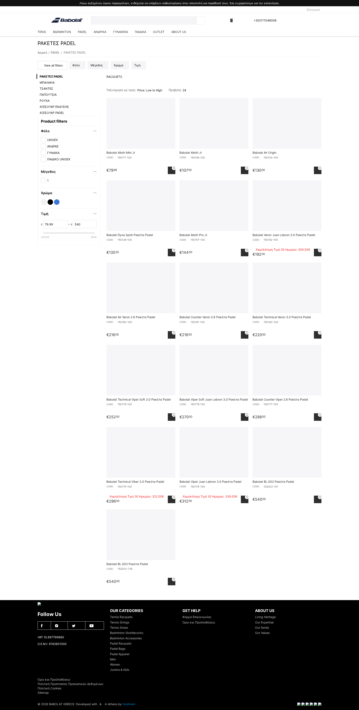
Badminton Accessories (126, 638)
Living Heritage (265, 617)
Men (113, 659)
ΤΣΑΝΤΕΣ (46, 88)
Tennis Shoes (119, 627)
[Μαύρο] (50, 202)
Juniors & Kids (119, 669)
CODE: (110, 157)
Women (115, 664)
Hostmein (129, 704)
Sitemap (43, 692)
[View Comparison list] (211, 20)
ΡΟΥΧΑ (44, 100)
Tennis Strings (119, 622)
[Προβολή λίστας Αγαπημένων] (221, 20)
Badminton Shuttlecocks (126, 633)
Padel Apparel (119, 654)
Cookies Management (52, 650)
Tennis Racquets (121, 617)
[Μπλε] (56, 202)
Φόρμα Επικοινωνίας (196, 617)
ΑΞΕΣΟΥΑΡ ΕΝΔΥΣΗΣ (54, 106)
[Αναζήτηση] (201, 20)
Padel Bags (117, 648)
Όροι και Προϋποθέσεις (198, 622)
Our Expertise (264, 622)
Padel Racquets (120, 643)
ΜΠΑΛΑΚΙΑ (47, 82)
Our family (262, 627)
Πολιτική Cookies (49, 688)
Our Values (262, 633)
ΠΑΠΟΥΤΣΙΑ (48, 94)
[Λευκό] (44, 202)
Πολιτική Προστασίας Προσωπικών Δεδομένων (70, 684)
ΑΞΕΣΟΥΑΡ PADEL (52, 112)
